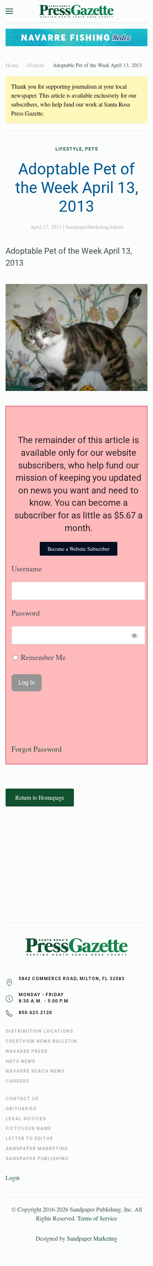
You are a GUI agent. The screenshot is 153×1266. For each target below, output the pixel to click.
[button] (9, 11)
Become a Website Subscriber (79, 548)
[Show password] (134, 635)
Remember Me (42, 657)
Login (13, 1177)
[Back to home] (76, 11)
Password (26, 613)
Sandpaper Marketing (92, 1238)
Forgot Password (37, 749)
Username (27, 568)
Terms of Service (97, 1218)
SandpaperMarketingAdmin (94, 226)
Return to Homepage (39, 797)
